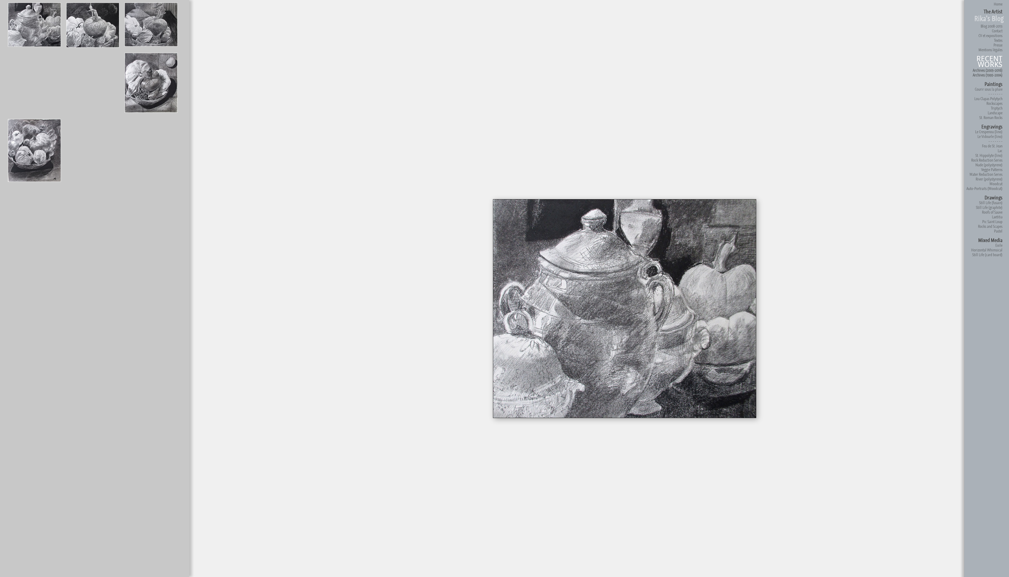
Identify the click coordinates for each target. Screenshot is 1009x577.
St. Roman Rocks (990, 117)
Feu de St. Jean (992, 145)
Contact (997, 30)
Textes (998, 40)
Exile (998, 245)
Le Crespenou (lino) (988, 131)
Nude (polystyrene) (988, 164)
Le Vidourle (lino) (989, 136)
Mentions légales (990, 49)
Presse (997, 45)
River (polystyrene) (989, 179)
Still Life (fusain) (990, 202)
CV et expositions (990, 35)
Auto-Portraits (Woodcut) (984, 188)
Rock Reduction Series (986, 160)
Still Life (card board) (987, 254)
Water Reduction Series (986, 174)
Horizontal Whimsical (986, 250)
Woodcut (996, 183)
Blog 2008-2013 (991, 26)
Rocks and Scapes (990, 226)
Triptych (996, 108)
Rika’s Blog (989, 18)
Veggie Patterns (991, 169)
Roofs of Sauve (992, 212)
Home (998, 4)
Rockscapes (994, 103)
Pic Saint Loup (992, 221)
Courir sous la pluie (988, 89)
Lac (1000, 150)
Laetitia (997, 216)
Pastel (998, 231)
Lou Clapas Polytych (988, 98)
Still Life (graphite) (989, 207)
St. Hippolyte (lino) (988, 155)
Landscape (995, 112)
